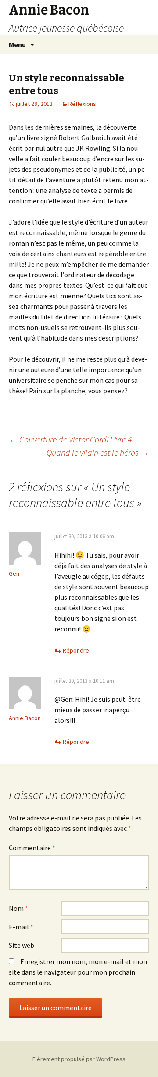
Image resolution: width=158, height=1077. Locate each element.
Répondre (76, 650)
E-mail (21, 926)
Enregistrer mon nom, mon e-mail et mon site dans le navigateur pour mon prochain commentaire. (78, 972)
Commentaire (32, 847)
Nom (18, 908)
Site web (21, 945)
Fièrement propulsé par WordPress (79, 1059)
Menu (17, 44)
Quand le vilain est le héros (98, 452)
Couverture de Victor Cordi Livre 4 (70, 439)
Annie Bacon (25, 718)
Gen (14, 573)
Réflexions (82, 104)
